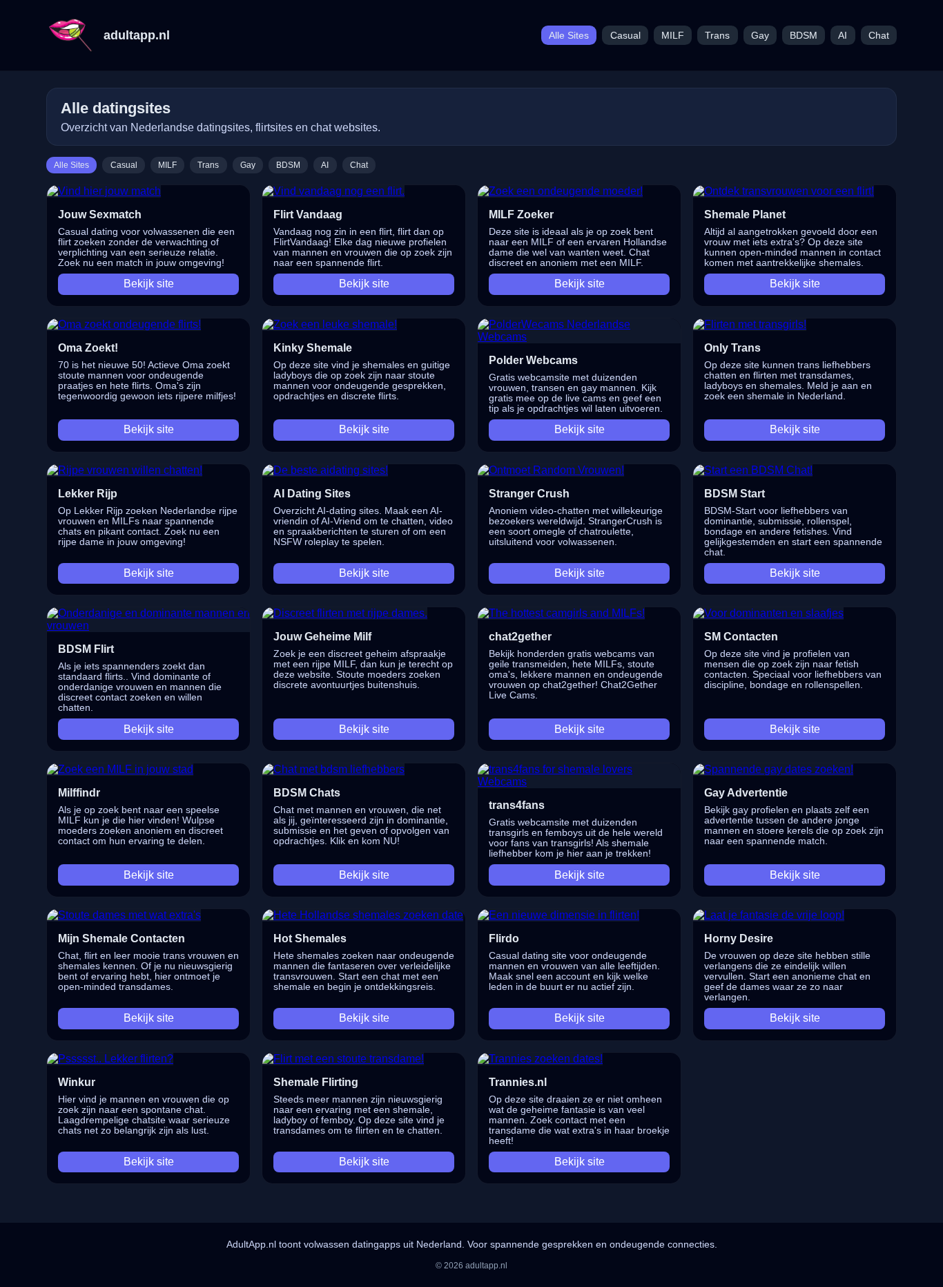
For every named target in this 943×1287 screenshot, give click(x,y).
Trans (717, 35)
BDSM (803, 35)
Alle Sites (569, 35)
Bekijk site (149, 283)
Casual (625, 35)
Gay (760, 35)
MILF (672, 35)
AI (842, 35)
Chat (878, 35)
